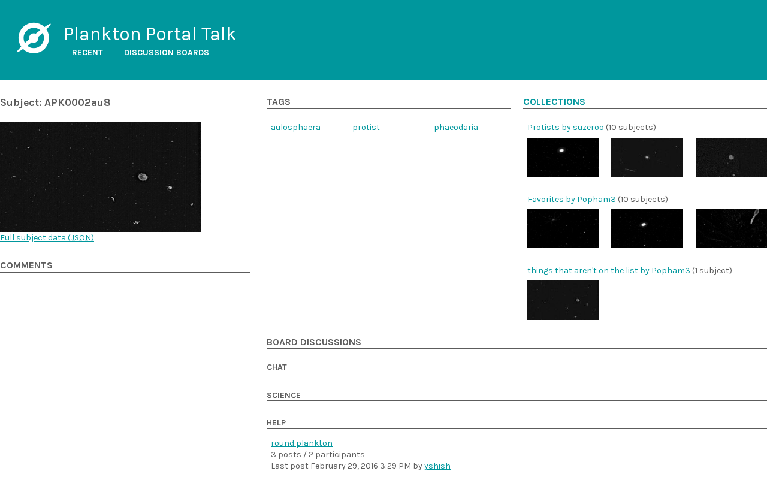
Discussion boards (166, 52)
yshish (437, 466)
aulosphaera (296, 127)
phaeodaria (456, 127)
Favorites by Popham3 (571, 199)
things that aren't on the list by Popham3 (608, 270)
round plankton (302, 443)
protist (366, 127)
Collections (554, 101)
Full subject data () (47, 238)
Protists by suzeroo (565, 127)
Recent (87, 52)
